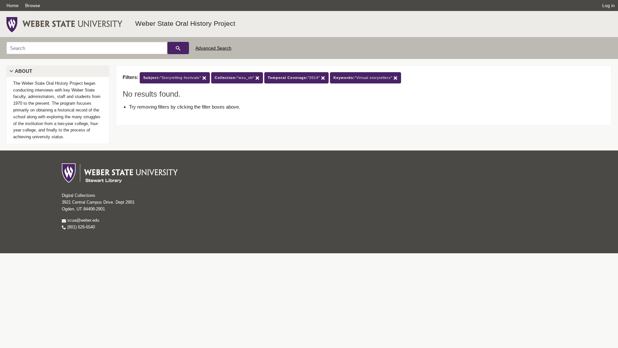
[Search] (178, 48)
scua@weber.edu (82, 220)
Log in (608, 5)
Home (12, 5)
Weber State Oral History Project (185, 23)
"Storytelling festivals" (172, 78)
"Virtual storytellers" (363, 78)
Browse (32, 5)
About (23, 71)
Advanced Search (213, 48)
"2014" (294, 78)
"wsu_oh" (235, 78)
